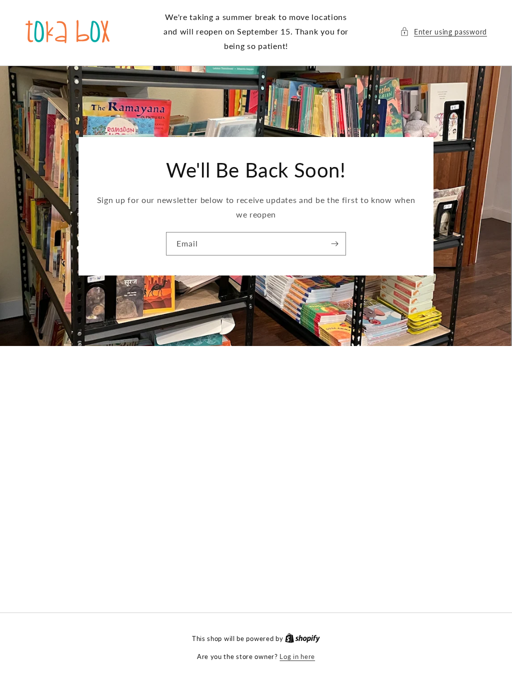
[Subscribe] (335, 244)
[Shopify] (302, 638)
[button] (443, 32)
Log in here (297, 656)
